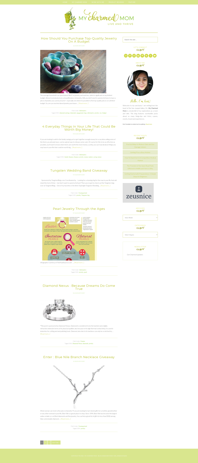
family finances (69, 157)
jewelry (97, 113)
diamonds (73, 113)
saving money (97, 157)
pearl (85, 272)
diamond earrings (65, 113)
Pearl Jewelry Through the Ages (79, 209)
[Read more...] (83, 103)
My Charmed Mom (99, 20)
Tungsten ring (85, 195)
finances (76, 157)
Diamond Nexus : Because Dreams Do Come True (79, 287)
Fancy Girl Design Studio (118, 456)
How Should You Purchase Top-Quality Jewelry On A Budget (79, 40)
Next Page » (55, 442)
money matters (88, 157)
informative (90, 113)
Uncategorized (83, 193)
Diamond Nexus (77, 343)
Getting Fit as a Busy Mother (140, 152)
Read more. (149, 124)
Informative (82, 111)
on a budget (103, 113)
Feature (83, 341)
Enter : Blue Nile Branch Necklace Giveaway (79, 357)
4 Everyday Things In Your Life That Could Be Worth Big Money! (79, 128)
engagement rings (82, 113)
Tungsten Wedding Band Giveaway (78, 170)
